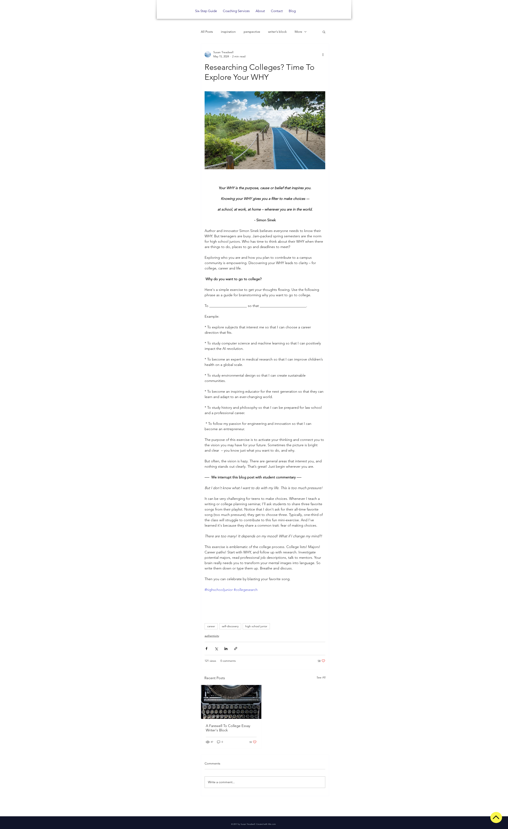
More (298, 32)
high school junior (256, 626)
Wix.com (272, 824)
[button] (324, 31)
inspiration (228, 32)
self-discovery (230, 626)
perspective (252, 32)
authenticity (212, 636)
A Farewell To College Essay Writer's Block (228, 728)
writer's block (277, 32)
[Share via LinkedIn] (226, 648)
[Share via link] (236, 648)
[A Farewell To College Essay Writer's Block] (231, 702)
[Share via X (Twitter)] (216, 648)
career (211, 626)
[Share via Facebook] (206, 648)
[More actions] (322, 54)
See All (321, 677)
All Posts (207, 32)
